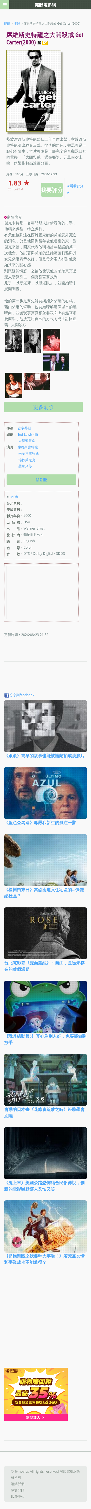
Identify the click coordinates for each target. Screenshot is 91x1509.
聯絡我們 (18, 1483)
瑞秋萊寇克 (26, 459)
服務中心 (18, 1496)
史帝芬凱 (24, 428)
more (41, 479)
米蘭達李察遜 (28, 453)
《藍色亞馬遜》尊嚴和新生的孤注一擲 (40, 822)
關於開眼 (18, 1490)
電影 (17, 24)
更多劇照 (43, 407)
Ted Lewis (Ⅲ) (28, 434)
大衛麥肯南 (26, 440)
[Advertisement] (45, 1320)
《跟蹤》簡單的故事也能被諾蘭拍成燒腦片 (44, 755)
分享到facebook (22, 695)
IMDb (14, 497)
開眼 (7, 24)
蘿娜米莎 (25, 466)
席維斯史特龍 (28, 447)
